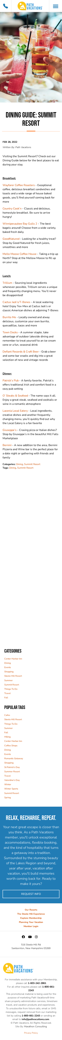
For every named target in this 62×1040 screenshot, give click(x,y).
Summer (8, 680)
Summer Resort (12, 771)
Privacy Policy (31, 1032)
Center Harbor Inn (13, 658)
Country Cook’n (12, 208)
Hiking (7, 736)
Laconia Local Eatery (15, 411)
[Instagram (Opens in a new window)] (36, 937)
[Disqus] (31, 513)
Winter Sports (11, 788)
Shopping (9, 671)
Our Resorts (31, 909)
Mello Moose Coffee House (20, 254)
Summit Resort (32, 464)
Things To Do (10, 689)
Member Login (31, 926)
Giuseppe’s (10, 430)
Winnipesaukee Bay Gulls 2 (20, 224)
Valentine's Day (12, 780)
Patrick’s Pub (11, 380)
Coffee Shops (10, 745)
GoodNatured (11, 239)
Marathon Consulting (35, 1026)
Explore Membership (31, 918)
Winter (7, 784)
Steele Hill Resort (13, 676)
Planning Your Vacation (31, 922)
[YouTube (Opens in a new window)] (30, 937)
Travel (7, 693)
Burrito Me (9, 317)
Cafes (7, 715)
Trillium (7, 283)
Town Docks (10, 332)
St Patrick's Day (12, 767)
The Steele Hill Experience (31, 914)
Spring (7, 797)
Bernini (7, 445)
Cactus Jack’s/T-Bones (16, 302)
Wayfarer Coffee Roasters (19, 185)
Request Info (31, 894)
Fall (6, 697)
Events (7, 667)
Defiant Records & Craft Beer (21, 352)
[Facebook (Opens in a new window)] (23, 937)
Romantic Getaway (13, 758)
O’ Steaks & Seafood (15, 396)
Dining (19, 464)
